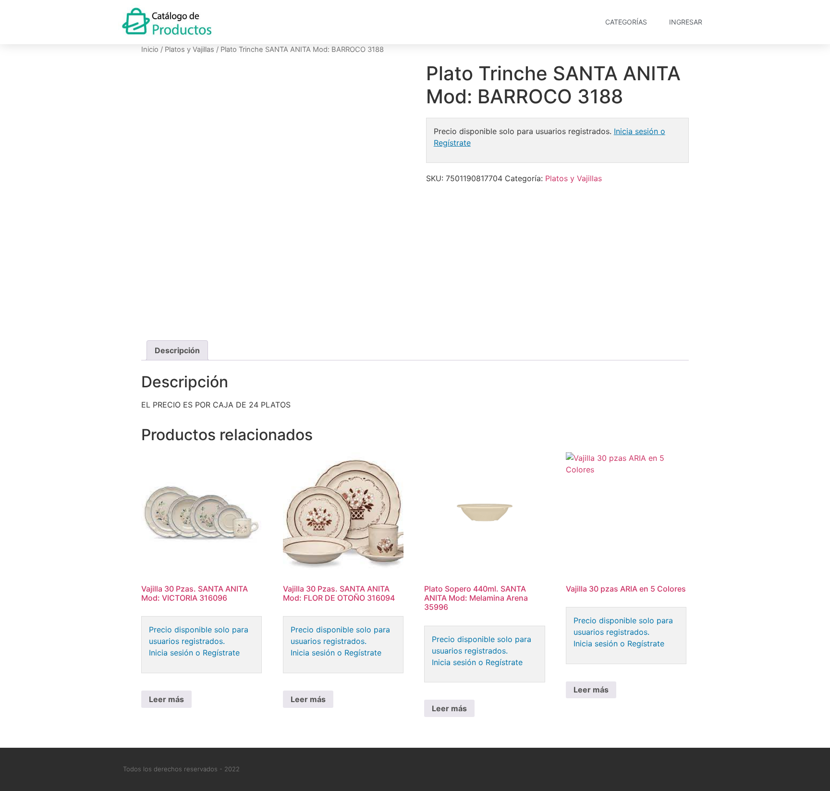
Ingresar (685, 22)
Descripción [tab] (177, 350)
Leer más (166, 699)
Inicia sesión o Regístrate (194, 652)
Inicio (150, 49)
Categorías (626, 22)
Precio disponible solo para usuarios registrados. (198, 635)
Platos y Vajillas (189, 49)
